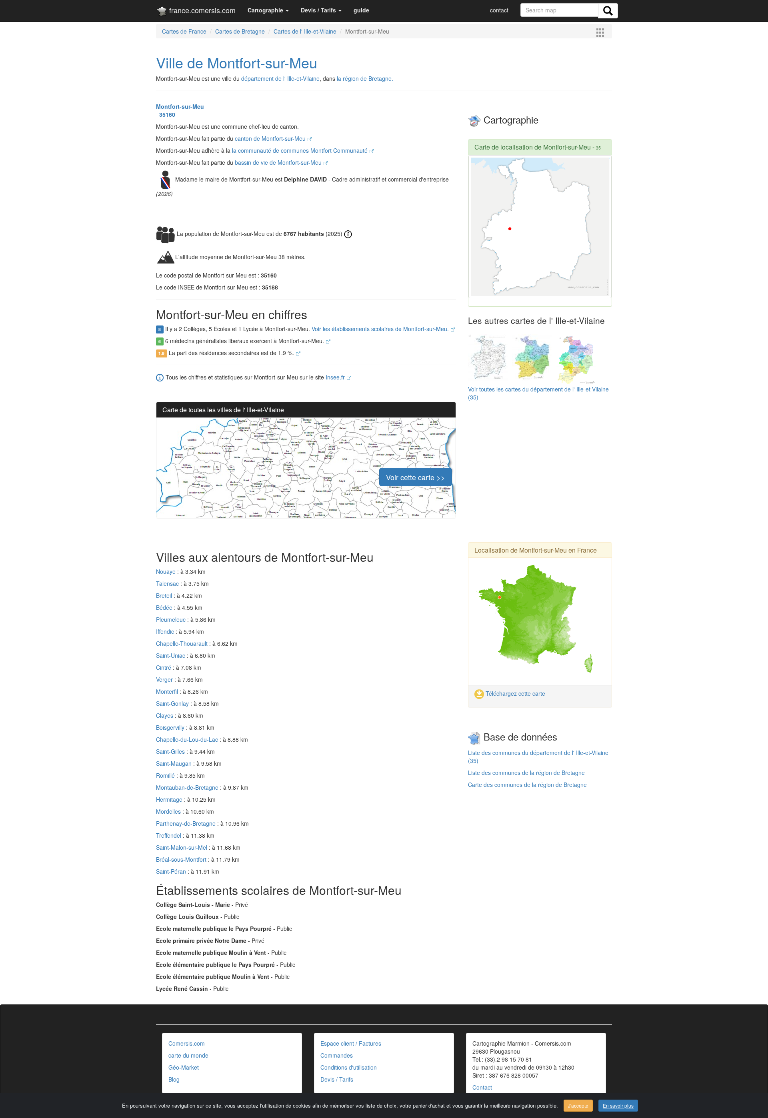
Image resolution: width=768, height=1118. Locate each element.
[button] (268, 10)
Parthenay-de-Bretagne (186, 823)
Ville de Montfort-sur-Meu (236, 62)
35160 (165, 114)
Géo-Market (183, 1067)
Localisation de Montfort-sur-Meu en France (535, 550)
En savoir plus (618, 1105)
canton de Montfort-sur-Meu (271, 138)
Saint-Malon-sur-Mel (182, 847)
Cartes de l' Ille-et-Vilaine (305, 31)
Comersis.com (186, 1043)
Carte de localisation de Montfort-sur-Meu (532, 147)
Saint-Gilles (171, 751)
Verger (165, 679)
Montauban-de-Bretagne (188, 787)
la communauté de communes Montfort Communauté (300, 150)
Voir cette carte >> (415, 477)
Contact (482, 1087)
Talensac (168, 583)
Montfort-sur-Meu (180, 106)
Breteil (165, 595)
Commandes (336, 1055)
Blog (174, 1079)
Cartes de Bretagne (240, 31)
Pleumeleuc (171, 619)
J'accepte (578, 1105)
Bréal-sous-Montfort (182, 859)
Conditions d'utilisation (348, 1067)
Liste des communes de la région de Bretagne (526, 773)
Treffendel (169, 835)
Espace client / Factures (350, 1043)
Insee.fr (336, 377)
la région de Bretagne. (365, 78)
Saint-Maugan (174, 763)
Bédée (165, 607)
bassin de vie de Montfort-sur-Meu (279, 162)
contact (499, 10)
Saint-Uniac (171, 655)
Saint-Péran (172, 871)
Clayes (165, 715)
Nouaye (166, 571)
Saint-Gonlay (173, 703)
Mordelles (169, 811)
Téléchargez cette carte (514, 693)
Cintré (164, 667)
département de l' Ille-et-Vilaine (280, 78)
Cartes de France (184, 31)
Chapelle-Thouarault (182, 643)
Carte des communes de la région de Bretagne (527, 785)
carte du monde (188, 1055)
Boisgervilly (171, 727)
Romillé (166, 775)
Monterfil (168, 691)
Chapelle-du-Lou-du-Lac (188, 739)
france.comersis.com (201, 10)
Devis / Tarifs (336, 1079)
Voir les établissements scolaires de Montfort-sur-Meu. (381, 329)
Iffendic (166, 631)
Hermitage (170, 799)
